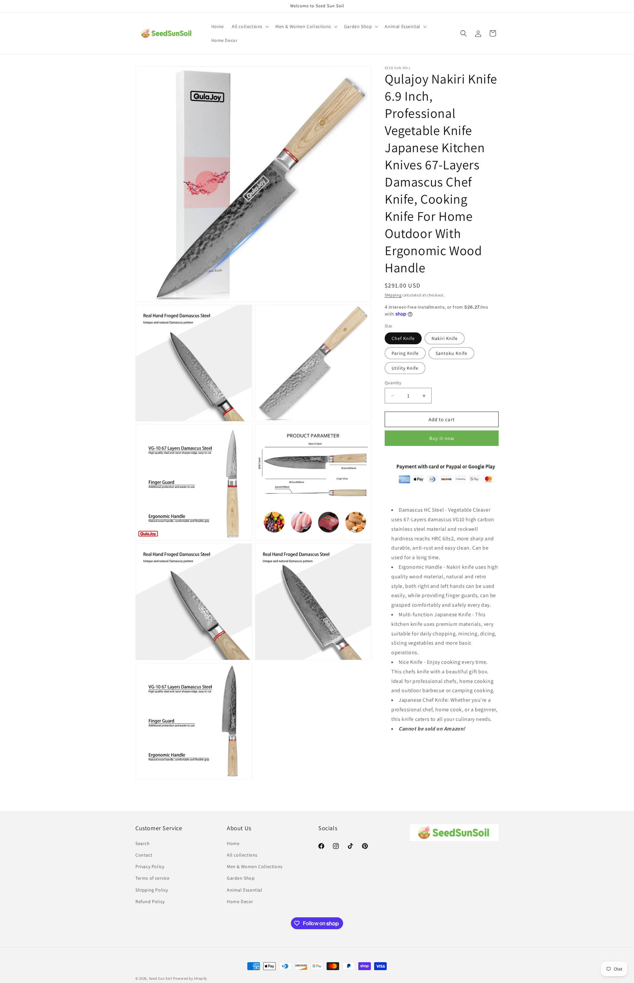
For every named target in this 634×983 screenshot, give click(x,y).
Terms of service (152, 878)
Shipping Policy (151, 890)
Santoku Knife (451, 353)
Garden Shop (241, 878)
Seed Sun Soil (160, 978)
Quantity (393, 383)
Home (233, 843)
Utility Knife (405, 368)
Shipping (393, 294)
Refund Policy (150, 901)
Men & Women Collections (255, 866)
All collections (242, 855)
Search (142, 843)
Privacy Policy (149, 866)
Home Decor (240, 901)
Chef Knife (403, 338)
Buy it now (441, 438)
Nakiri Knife (445, 338)
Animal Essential (245, 890)
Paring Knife (405, 353)
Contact (143, 855)
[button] (249, 26)
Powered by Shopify (190, 978)
